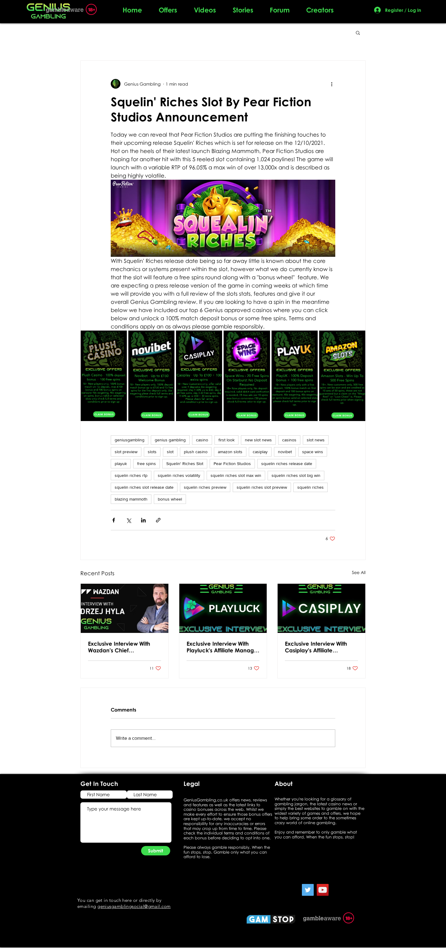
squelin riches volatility (179, 475)
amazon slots (230, 451)
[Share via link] (158, 520)
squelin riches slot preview (262, 487)
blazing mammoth (131, 499)
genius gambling (170, 439)
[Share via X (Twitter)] (128, 520)
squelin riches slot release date (144, 487)
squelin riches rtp (131, 475)
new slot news (258, 439)
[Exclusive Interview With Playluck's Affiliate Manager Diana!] (223, 608)
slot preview (126, 451)
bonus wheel (170, 499)
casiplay (260, 451)
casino (202, 439)
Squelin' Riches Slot (184, 463)
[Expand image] (119, 338)
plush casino (196, 451)
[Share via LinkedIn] (143, 520)
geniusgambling (129, 439)
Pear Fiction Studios (232, 463)
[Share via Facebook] (114, 520)
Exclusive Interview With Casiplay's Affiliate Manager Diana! (316, 647)
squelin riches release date (286, 463)
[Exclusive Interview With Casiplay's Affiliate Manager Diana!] (321, 608)
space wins (312, 451)
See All (359, 572)
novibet (285, 451)
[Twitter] (308, 890)
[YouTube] (323, 890)
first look (226, 439)
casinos (289, 439)
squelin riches (310, 487)
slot (170, 451)
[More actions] (331, 83)
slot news (316, 439)
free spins (146, 463)
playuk (121, 463)
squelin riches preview (205, 487)
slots (152, 451)
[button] (358, 32)
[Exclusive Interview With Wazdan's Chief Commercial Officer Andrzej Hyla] (124, 608)
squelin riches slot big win (296, 475)
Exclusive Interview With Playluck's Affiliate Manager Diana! (223, 647)
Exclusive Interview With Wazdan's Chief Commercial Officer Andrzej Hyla (119, 647)
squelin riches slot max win (236, 475)
